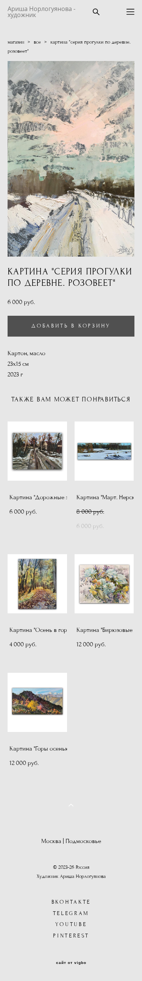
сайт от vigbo (71, 963)
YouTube (71, 924)
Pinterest (71, 935)
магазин (16, 42)
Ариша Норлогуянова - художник (41, 12)
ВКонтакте (71, 902)
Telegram (71, 913)
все (37, 42)
